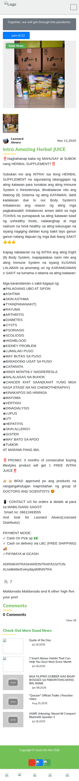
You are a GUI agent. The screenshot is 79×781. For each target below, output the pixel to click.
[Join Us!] (65, 7)
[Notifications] (46, 7)
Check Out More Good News (27, 630)
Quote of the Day (40, 640)
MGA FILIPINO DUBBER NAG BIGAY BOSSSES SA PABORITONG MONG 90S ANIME (52, 680)
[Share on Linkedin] (42, 581)
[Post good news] (47, 762)
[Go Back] (32, 762)
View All (71, 620)
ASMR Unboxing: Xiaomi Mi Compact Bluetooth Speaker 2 (52, 715)
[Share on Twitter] (26, 581)
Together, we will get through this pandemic (39, 22)
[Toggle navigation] (73, 7)
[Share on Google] (34, 581)
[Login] (55, 7)
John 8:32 (17, 35)
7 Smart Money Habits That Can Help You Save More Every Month (50, 660)
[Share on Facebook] (18, 581)
